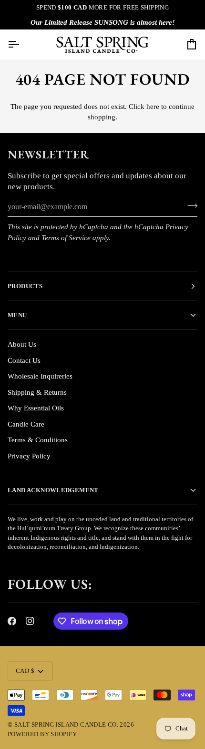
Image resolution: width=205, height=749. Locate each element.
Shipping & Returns (37, 392)
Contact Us (24, 360)
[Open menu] (22, 44)
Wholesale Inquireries (40, 376)
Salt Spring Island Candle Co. (66, 724)
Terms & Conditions (38, 440)
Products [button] (25, 286)
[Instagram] (30, 621)
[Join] (189, 206)
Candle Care (26, 424)
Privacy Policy (29, 456)
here (152, 106)
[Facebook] (12, 621)
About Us (22, 344)
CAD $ (25, 670)
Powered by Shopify (42, 734)
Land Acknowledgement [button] (53, 490)
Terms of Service (66, 238)
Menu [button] (17, 315)
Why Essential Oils (36, 408)
